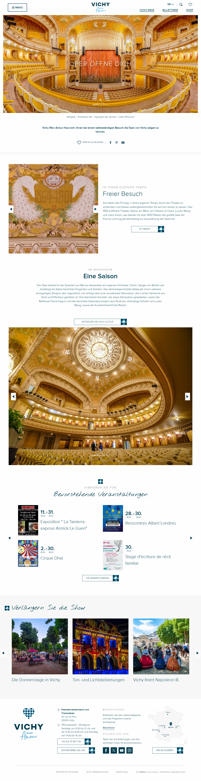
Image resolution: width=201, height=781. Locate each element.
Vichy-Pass (147, 10)
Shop (189, 10)
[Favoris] (190, 4)
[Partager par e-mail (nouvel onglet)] (123, 143)
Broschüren (108, 728)
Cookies (140, 771)
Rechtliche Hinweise (67, 771)
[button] (181, 4)
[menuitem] (100, 8)
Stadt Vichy (122, 771)
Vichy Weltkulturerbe (97, 771)
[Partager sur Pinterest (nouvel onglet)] (116, 143)
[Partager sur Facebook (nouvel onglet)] (110, 143)
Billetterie (170, 10)
